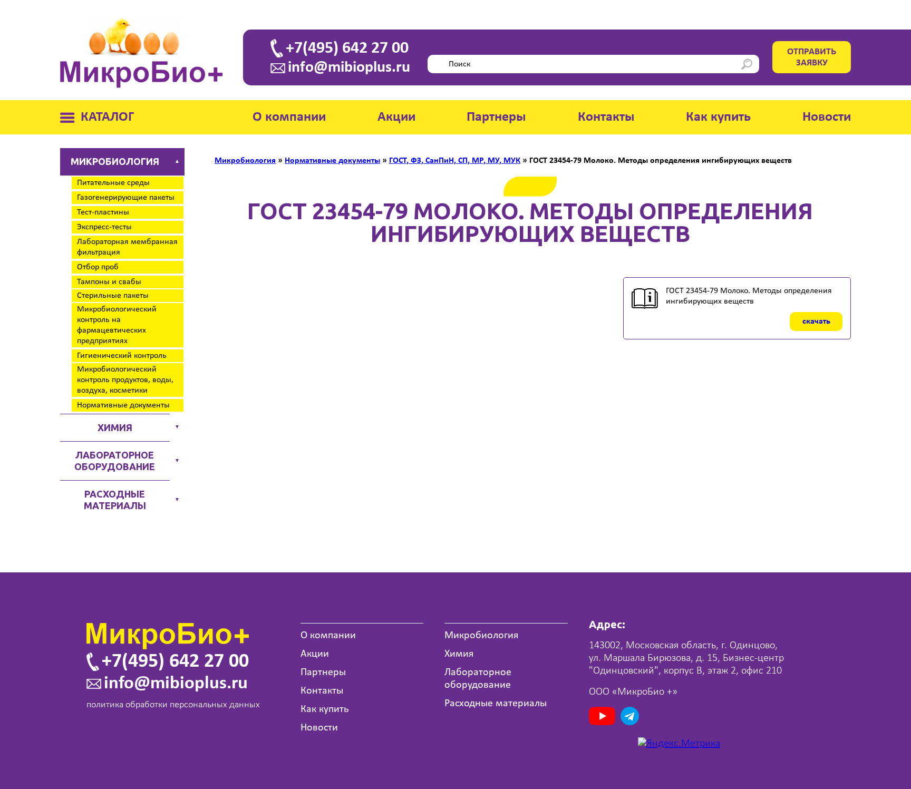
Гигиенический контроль (122, 356)
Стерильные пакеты (113, 295)
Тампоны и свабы (109, 282)
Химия (115, 427)
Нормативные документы (123, 405)
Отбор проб (98, 267)
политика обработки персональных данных (173, 705)
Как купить (718, 117)
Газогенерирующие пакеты (126, 197)
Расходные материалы (115, 500)
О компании (289, 117)
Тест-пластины (103, 212)
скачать (816, 321)
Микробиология (115, 161)
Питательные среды (113, 183)
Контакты (606, 117)
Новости (826, 117)
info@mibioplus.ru (349, 68)
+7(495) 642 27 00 (347, 48)
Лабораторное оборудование (114, 461)
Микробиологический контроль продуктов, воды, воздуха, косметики (125, 380)
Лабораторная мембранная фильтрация (127, 247)
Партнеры (496, 117)
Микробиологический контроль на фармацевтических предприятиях (117, 325)
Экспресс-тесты (104, 227)
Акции (396, 117)
